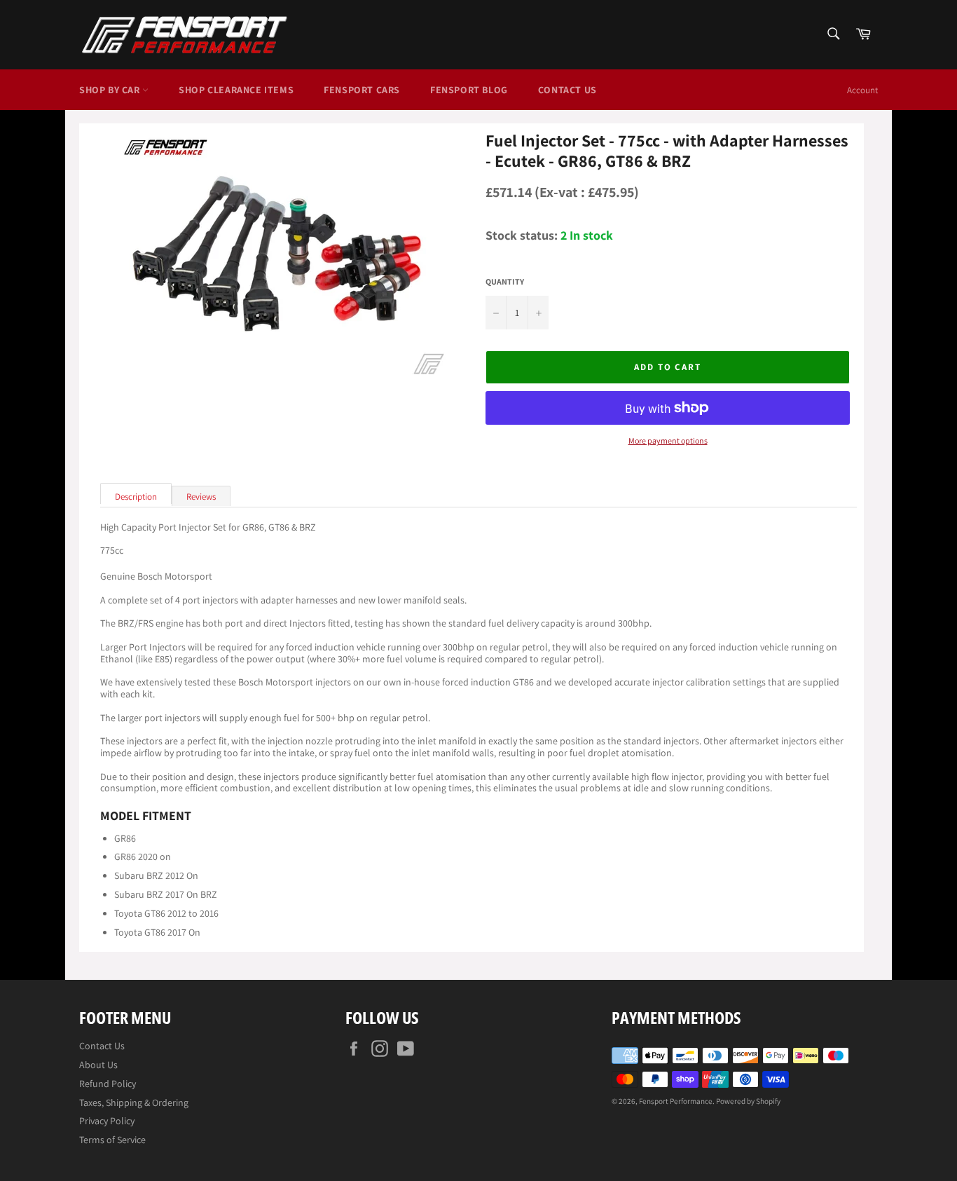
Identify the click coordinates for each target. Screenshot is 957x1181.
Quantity (505, 282)
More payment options (668, 441)
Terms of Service (112, 1139)
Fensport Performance (675, 1101)
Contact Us (567, 89)
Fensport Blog (469, 89)
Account (862, 90)
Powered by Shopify (748, 1101)
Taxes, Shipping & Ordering (133, 1102)
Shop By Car (110, 89)
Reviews (201, 497)
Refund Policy (107, 1083)
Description (136, 497)
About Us (98, 1064)
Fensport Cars (362, 89)
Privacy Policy (107, 1120)
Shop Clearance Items (236, 89)
